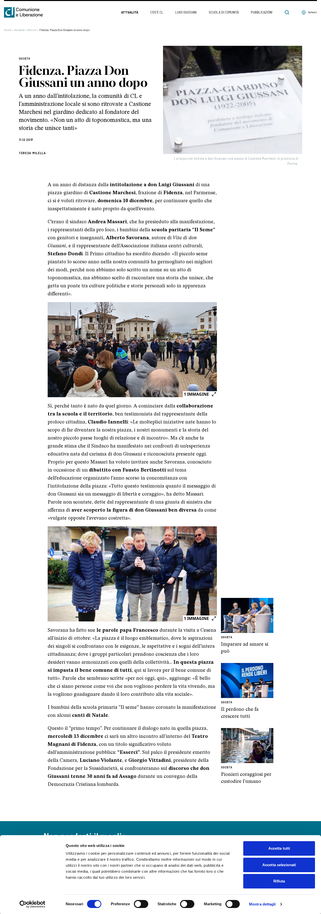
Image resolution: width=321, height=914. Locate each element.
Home (8, 30)
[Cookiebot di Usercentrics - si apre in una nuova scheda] (32, 904)
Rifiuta (279, 881)
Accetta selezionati (279, 865)
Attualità (129, 12)
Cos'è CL (156, 12)
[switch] (141, 904)
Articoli (32, 30)
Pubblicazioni (261, 12)
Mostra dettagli (262, 904)
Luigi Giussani (186, 12)
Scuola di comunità (224, 12)
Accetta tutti (279, 848)
